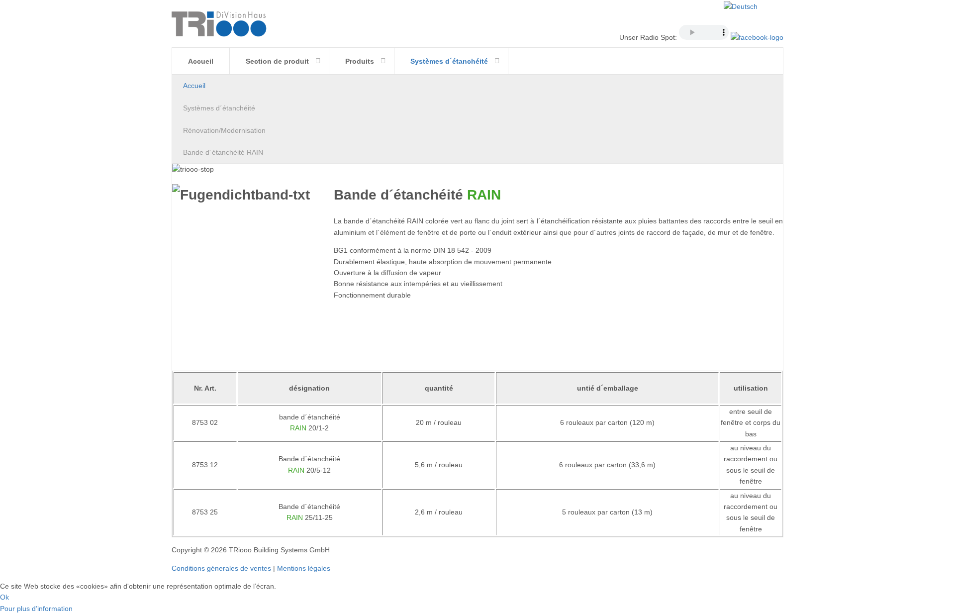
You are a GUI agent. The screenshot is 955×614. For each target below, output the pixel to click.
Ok (4, 597)
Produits (359, 61)
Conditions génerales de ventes (221, 568)
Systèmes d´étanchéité (449, 61)
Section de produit (277, 61)
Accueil (200, 61)
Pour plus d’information (36, 609)
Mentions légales (303, 568)
